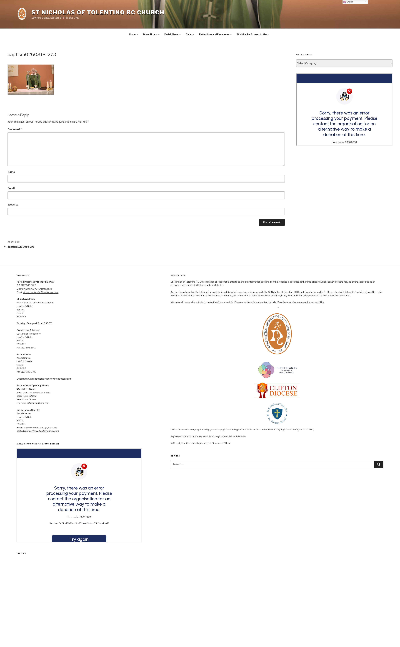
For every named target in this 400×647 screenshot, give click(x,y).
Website (13, 204)
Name (11, 171)
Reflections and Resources (214, 34)
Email (11, 188)
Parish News (171, 34)
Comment (15, 129)
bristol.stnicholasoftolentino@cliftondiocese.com (47, 378)
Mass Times (150, 34)
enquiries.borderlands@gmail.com (40, 427)
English (349, 2)
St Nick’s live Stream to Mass (253, 34)
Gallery (190, 34)
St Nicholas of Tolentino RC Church (97, 12)
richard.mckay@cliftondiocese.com (40, 292)
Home (132, 34)
